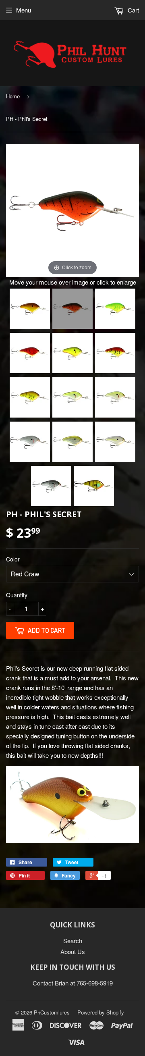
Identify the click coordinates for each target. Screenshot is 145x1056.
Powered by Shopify (100, 1012)
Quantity (16, 595)
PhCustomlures (52, 1012)
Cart (132, 10)
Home (13, 96)
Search (72, 940)
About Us (72, 951)
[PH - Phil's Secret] (30, 309)
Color (13, 559)
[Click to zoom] (72, 210)
